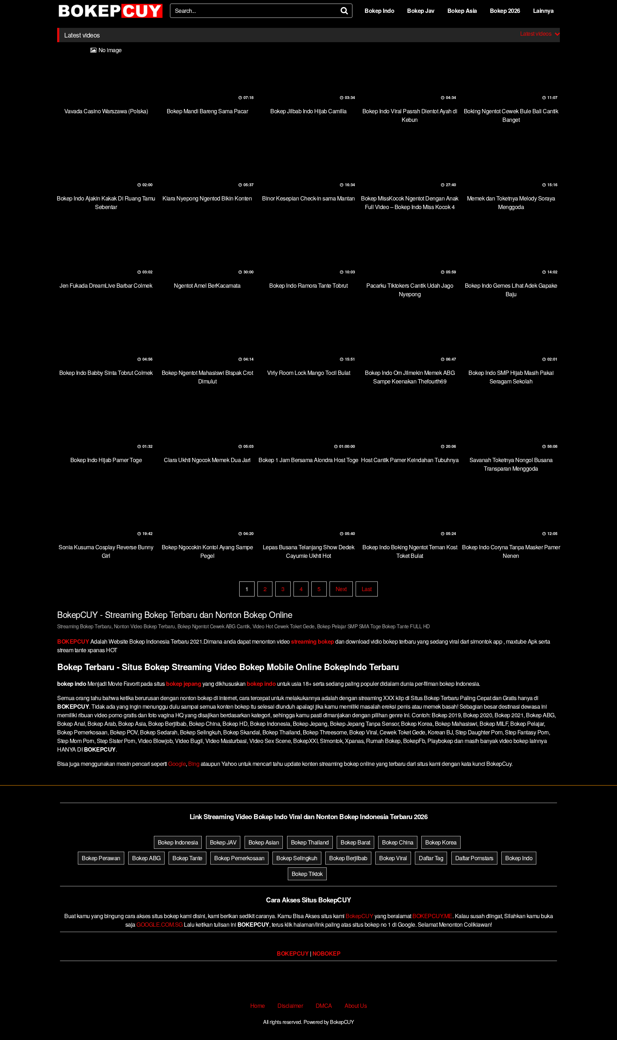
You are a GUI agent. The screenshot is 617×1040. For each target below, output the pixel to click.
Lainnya (543, 10)
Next (341, 589)
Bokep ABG (146, 858)
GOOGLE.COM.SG (159, 924)
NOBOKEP (326, 953)
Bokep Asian (264, 842)
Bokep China (397, 842)
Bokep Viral (393, 858)
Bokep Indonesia (178, 842)
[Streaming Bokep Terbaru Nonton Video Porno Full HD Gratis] (110, 11)
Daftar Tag (431, 858)
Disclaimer (290, 1005)
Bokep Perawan (101, 858)
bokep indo (261, 683)
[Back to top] (597, 1017)
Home (257, 1005)
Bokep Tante (187, 858)
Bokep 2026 (505, 10)
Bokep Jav (421, 10)
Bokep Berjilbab (348, 858)
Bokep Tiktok (307, 874)
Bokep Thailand (310, 842)
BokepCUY (359, 916)
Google (177, 763)
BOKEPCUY (73, 641)
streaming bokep (312, 641)
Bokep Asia (462, 10)
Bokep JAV (223, 842)
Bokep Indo (379, 10)
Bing (193, 763)
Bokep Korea (441, 842)
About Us (356, 1005)
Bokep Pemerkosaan (239, 858)
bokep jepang (183, 683)
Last (367, 589)
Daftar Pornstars (474, 858)
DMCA (324, 1005)
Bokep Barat (355, 842)
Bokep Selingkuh (296, 858)
